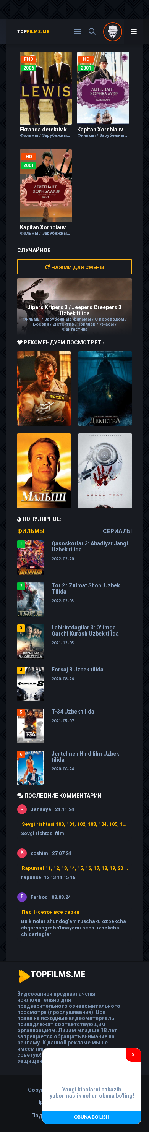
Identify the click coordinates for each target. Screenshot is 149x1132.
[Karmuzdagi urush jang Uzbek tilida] (44, 388)
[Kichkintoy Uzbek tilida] (44, 470)
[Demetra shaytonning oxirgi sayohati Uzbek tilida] (105, 388)
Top (33, 31)
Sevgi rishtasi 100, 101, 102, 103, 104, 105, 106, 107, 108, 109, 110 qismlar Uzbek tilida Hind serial (75, 824)
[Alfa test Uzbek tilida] (105, 470)
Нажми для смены (77, 267)
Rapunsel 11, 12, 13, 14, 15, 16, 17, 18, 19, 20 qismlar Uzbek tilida (75, 868)
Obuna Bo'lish (91, 1117)
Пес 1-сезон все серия (50, 912)
